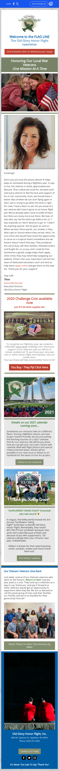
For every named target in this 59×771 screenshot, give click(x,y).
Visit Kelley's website (29, 558)
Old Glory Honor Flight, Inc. (29, 734)
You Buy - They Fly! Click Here (29, 367)
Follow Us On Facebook (29, 462)
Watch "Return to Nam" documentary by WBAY (29, 646)
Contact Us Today (29, 751)
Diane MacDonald (13, 283)
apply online (21, 265)
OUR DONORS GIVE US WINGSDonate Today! (30, 51)
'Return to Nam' (33, 579)
